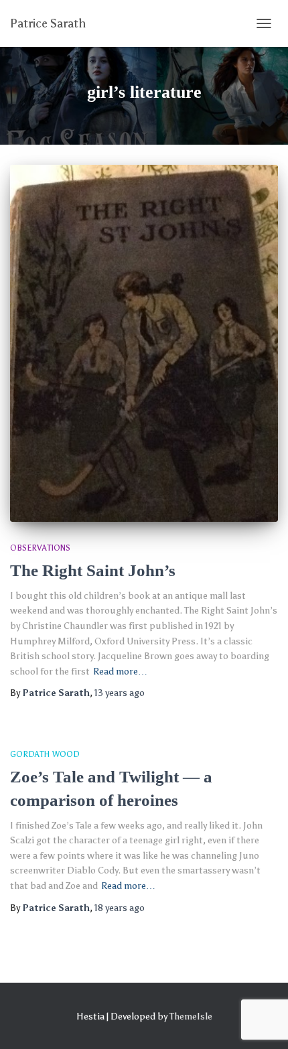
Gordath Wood (45, 754)
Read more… (120, 671)
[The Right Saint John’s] (144, 343)
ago (119, 693)
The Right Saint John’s (92, 570)
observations (40, 548)
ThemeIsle (190, 1016)
